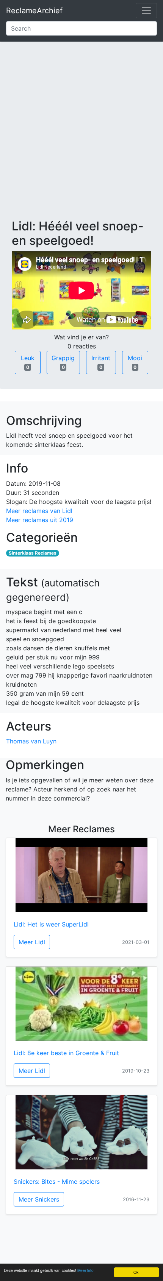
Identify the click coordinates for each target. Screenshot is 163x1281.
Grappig (63, 362)
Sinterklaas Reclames (32, 553)
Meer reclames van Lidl (39, 511)
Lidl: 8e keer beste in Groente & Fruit (66, 1053)
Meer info (85, 1270)
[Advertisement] (81, 136)
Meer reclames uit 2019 (39, 520)
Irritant (100, 362)
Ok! (136, 1272)
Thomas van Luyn (31, 741)
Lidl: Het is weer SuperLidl (51, 924)
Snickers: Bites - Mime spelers (57, 1181)
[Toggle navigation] (146, 10)
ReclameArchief (34, 10)
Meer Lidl (32, 942)
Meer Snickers (39, 1199)
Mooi (135, 362)
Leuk (27, 362)
